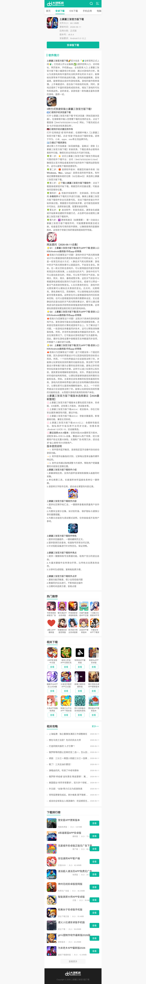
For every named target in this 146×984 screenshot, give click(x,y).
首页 (48, 10)
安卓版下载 (73, 45)
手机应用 (87, 10)
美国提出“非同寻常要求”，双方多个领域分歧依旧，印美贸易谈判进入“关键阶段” (69, 782)
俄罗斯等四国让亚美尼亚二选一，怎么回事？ (69, 752)
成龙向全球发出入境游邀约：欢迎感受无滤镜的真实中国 (69, 800)
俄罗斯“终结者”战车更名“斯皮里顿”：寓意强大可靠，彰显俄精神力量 (69, 776)
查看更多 (73, 961)
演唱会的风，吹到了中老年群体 (64, 770)
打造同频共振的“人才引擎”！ (62, 746)
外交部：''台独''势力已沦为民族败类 (65, 788)
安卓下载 (60, 10)
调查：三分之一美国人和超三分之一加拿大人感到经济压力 (69, 758)
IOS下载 (73, 10)
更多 (94, 726)
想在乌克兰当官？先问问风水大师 (65, 739)
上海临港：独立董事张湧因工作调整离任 (68, 733)
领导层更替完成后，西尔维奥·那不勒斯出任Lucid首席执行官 (69, 794)
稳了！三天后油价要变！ (60, 764)
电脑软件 (101, 10)
